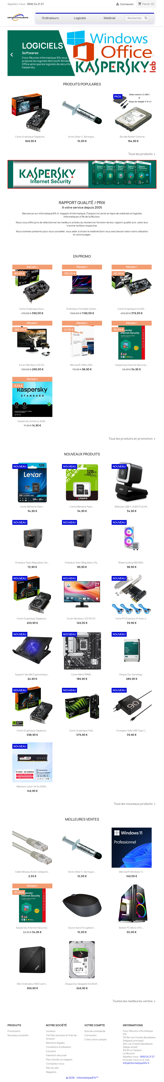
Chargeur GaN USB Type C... (131, 730)
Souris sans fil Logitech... (82, 927)
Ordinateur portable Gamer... (82, 308)
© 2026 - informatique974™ (82, 1077)
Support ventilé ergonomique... (32, 674)
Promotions (14, 1031)
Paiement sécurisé (56, 1055)
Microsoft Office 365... (82, 364)
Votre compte (94, 1025)
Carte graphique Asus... (32, 308)
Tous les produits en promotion (132, 439)
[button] (19, 53)
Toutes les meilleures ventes (134, 1001)
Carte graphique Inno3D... (131, 308)
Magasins (51, 1072)
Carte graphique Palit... (82, 730)
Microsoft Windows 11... (131, 871)
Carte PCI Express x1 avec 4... (131, 618)
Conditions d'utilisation (58, 1046)
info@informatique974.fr (136, 1063)
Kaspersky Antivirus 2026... (32, 421)
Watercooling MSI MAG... (131, 562)
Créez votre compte (95, 1039)
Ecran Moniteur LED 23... (32, 364)
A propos (51, 1051)
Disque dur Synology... (131, 674)
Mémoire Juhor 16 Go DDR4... (32, 786)
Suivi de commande (94, 1031)
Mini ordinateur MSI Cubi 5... (32, 983)
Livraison (51, 1031)
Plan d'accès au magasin (59, 1059)
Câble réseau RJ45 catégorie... (32, 871)
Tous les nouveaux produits (135, 804)
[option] (82, 53)
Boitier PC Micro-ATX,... (131, 927)
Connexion (90, 1035)
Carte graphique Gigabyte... (30, 136)
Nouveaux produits (18, 1035)
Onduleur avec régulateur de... (32, 562)
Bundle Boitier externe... (133, 136)
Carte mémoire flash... (32, 506)
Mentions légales (55, 1042)
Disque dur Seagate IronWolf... (82, 983)
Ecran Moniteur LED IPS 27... (82, 618)
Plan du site (52, 1067)
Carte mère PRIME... (82, 674)
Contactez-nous (55, 1063)
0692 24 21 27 (35, 4)
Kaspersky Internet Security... (131, 364)
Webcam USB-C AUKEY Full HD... (132, 506)
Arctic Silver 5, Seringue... (82, 136)
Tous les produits (142, 154)
